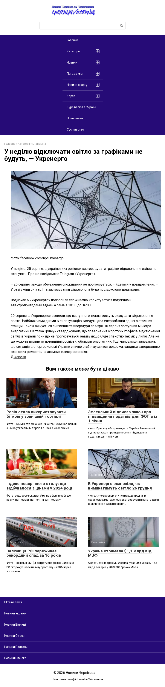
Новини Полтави (16, 647)
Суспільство (75, 129)
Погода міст (75, 73)
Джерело (18, 357)
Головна (72, 40)
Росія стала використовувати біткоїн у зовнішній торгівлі (36, 414)
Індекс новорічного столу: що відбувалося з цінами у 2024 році (39, 486)
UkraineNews (13, 602)
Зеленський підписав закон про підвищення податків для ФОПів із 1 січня (122, 416)
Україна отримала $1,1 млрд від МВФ (119, 553)
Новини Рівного (15, 658)
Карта (71, 96)
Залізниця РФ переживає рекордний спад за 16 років (33, 553)
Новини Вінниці (15, 624)
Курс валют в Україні (81, 107)
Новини (72, 62)
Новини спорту (77, 85)
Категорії (73, 51)
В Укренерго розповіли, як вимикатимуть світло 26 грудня (120, 486)
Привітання (75, 118)
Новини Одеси (14, 635)
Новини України (15, 613)
